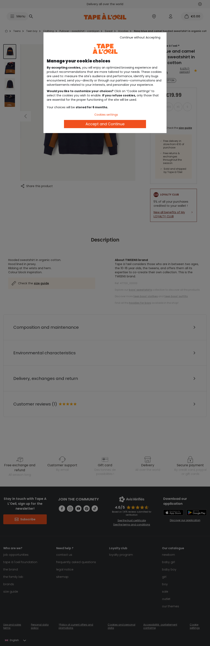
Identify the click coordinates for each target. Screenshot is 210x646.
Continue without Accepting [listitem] (140, 37)
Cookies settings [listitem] (106, 115)
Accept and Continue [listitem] (105, 123)
